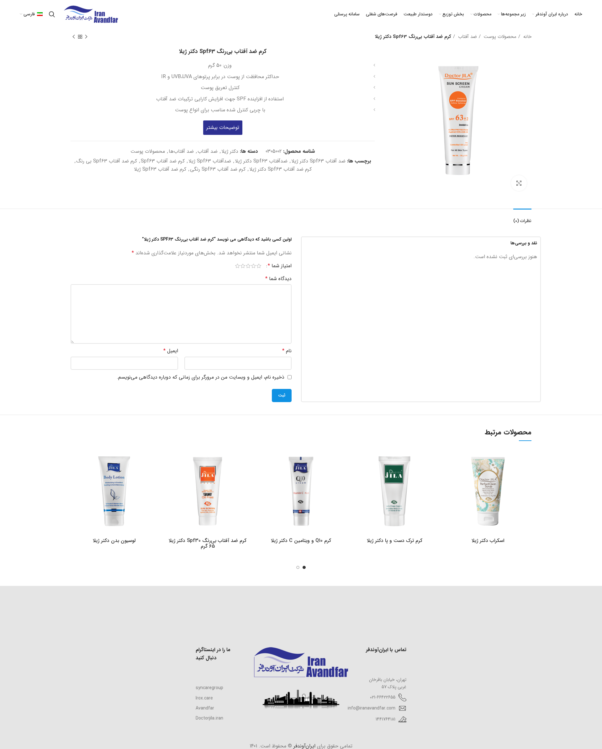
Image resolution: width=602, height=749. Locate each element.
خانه (526, 36)
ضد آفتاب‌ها (181, 151)
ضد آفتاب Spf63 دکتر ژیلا (318, 161)
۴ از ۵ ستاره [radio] (243, 265)
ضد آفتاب (467, 36)
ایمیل (170, 351)
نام (287, 351)
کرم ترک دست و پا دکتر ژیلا (394, 540)
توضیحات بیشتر (222, 127)
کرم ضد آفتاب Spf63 (163, 161)
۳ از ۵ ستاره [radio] (248, 265)
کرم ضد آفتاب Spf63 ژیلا (160, 169)
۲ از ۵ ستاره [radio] (253, 265)
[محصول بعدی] (74, 37)
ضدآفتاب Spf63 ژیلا (209, 161)
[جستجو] (52, 14)
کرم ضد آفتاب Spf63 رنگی (218, 169)
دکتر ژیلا (229, 151)
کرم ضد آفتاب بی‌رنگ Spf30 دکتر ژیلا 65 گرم (207, 543)
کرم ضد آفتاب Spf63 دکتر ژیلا (280, 169)
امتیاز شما (280, 265)
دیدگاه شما (278, 279)
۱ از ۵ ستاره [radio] (258, 265)
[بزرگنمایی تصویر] (519, 183)
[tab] (522, 218)
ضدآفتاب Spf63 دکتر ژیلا (261, 161)
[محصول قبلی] (86, 37)
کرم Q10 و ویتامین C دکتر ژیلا (301, 540)
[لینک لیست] (218, 687)
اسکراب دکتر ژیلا (488, 540)
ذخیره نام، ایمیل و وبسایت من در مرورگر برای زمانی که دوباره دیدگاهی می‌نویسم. (200, 377)
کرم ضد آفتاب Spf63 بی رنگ (106, 161)
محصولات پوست (499, 36)
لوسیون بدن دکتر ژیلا (114, 540)
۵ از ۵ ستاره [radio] (237, 265)
